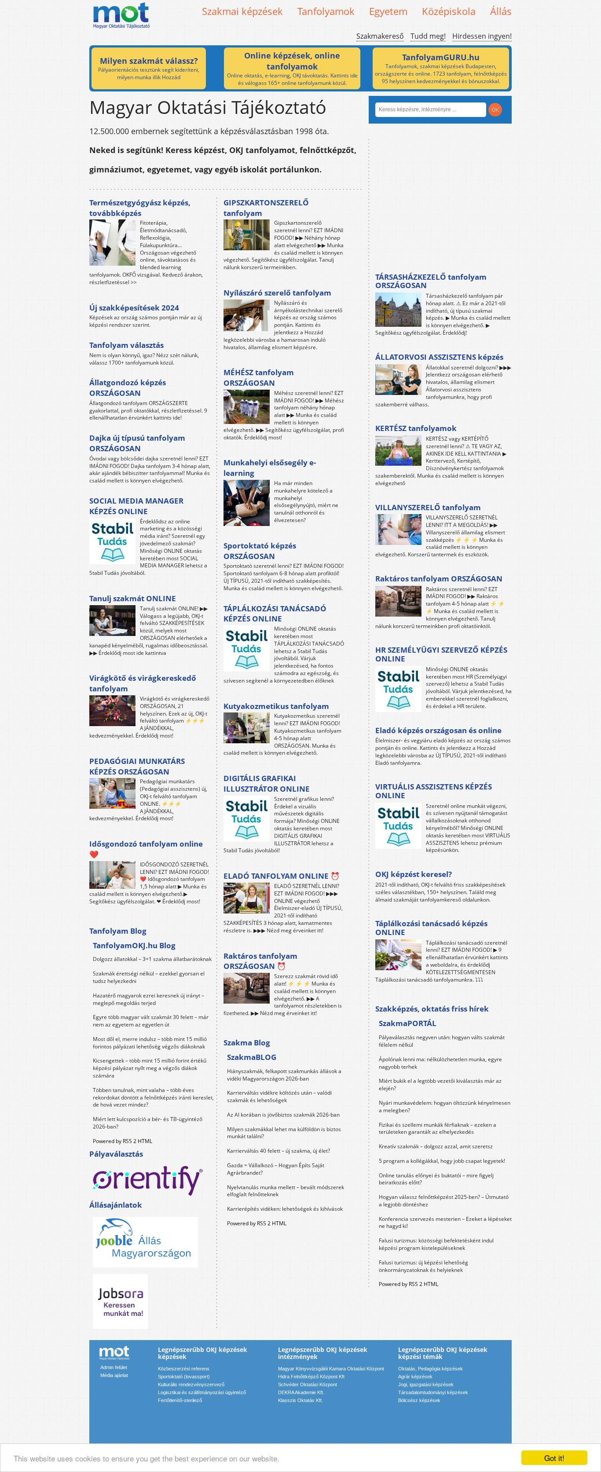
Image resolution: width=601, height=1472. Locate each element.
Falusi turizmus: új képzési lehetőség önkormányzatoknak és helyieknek (423, 1266)
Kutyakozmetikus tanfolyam (276, 706)
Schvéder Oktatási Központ (307, 1384)
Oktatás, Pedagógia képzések (430, 1368)
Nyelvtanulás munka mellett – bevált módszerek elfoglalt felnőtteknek (285, 1190)
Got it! (554, 1457)
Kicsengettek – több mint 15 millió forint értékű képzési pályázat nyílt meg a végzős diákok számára (149, 1068)
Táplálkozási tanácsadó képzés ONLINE (431, 927)
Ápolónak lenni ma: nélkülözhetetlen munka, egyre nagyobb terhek (440, 1063)
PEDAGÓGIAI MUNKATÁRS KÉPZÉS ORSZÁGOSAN (137, 766)
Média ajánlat (114, 1375)
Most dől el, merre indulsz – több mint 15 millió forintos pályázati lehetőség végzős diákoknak (150, 1042)
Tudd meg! (428, 36)
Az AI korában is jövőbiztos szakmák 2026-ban (283, 1114)
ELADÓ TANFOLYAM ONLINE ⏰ (282, 876)
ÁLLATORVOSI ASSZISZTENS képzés (439, 357)
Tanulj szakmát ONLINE (132, 598)
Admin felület (113, 1367)
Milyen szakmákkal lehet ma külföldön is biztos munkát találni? (284, 1132)
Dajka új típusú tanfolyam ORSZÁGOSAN (137, 443)
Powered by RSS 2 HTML (122, 1141)
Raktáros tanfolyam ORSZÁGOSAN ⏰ (260, 961)
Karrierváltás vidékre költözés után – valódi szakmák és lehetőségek (279, 1096)
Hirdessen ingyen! (482, 36)
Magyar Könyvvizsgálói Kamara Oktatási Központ (331, 1368)
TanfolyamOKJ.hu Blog (134, 945)
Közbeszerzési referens (183, 1368)
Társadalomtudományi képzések (433, 1392)
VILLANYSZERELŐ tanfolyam (428, 507)
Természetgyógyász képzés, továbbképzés (140, 207)
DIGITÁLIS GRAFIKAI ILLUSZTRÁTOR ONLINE (267, 783)
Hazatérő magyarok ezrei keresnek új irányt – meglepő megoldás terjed (148, 999)
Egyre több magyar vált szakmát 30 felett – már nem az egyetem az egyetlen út (151, 1020)
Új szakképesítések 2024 (134, 308)
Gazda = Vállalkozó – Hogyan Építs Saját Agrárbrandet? (275, 1169)
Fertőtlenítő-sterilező (180, 1400)
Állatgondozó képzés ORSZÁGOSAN (127, 387)
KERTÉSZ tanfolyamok (416, 428)
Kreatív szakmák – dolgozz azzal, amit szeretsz (436, 1146)
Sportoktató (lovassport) (184, 1376)
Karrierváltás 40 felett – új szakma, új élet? (278, 1150)
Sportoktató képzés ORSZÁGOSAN (260, 551)
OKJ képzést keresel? (413, 874)
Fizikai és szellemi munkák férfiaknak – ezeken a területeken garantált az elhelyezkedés (437, 1128)
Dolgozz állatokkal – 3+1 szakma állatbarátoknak (152, 959)
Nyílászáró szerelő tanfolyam (277, 293)
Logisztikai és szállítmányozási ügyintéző (202, 1392)
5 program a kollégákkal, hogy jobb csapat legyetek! (442, 1161)
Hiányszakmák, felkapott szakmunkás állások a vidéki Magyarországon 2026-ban (284, 1074)
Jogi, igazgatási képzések (426, 1384)
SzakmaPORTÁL (407, 1023)
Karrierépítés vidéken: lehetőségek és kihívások (285, 1209)
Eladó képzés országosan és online (438, 730)
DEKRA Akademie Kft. (301, 1392)
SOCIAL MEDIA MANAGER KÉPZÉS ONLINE (136, 506)
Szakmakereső (380, 36)
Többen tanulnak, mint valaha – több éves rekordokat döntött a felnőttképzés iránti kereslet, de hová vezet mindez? (153, 1097)
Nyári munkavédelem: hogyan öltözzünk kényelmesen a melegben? (444, 1106)
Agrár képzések (415, 1376)
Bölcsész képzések (419, 1400)
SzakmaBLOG (251, 1057)
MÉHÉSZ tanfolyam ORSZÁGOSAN (259, 377)
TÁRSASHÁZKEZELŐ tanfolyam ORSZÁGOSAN (431, 281)
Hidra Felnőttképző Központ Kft (311, 1376)
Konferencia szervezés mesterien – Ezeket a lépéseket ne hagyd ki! (445, 1222)
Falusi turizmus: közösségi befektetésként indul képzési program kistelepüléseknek (436, 1244)
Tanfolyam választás (126, 345)
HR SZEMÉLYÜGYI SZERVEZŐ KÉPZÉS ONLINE (441, 654)
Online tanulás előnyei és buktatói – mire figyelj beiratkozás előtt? (436, 1179)
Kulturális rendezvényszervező (191, 1384)
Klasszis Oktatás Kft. (300, 1400)
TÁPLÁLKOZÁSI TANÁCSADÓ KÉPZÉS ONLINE (275, 613)
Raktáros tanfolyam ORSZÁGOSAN (438, 578)
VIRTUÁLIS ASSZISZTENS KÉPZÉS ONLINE (433, 791)
